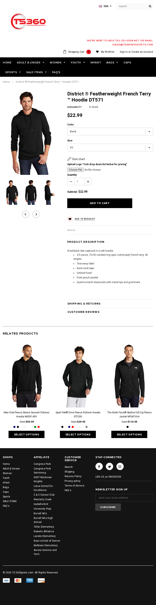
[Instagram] (120, 466)
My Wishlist (108, 51)
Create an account (142, 51)
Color (70, 124)
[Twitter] (109, 466)
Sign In (124, 51)
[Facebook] (99, 466)
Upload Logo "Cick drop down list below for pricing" (97, 164)
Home (6, 81)
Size (70, 140)
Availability (74, 107)
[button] (76, 159)
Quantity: (72, 174)
